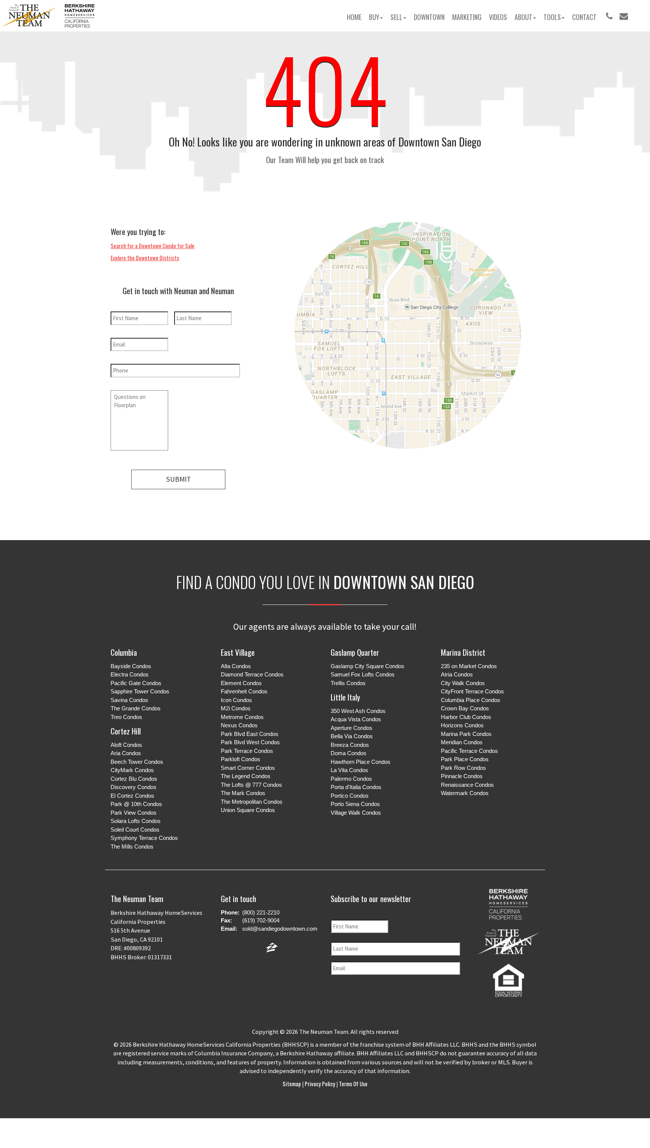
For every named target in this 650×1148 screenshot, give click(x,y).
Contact (584, 17)
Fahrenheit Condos (244, 691)
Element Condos (241, 683)
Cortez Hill (126, 731)
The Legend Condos (245, 776)
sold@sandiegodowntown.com (279, 928)
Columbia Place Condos (470, 700)
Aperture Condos (351, 728)
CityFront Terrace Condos (472, 691)
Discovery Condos (133, 787)
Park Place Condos (465, 759)
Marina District (463, 652)
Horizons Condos (462, 725)
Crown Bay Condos (465, 708)
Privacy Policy (320, 1083)
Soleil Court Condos (135, 829)
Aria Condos (126, 753)
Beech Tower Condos (137, 762)
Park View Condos (133, 812)
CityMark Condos (132, 770)
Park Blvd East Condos (249, 734)
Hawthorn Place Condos (360, 762)
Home (354, 17)
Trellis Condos (348, 683)
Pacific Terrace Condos (469, 751)
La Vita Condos (349, 770)
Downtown (429, 17)
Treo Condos (126, 717)
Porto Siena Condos (355, 804)
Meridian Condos (462, 742)
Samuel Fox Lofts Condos (363, 674)
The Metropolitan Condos (251, 801)
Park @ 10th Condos (136, 804)
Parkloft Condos (240, 759)
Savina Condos (129, 700)
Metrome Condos (242, 717)
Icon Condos (236, 700)
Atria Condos (457, 674)
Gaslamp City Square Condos (367, 666)
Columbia (124, 652)
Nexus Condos (239, 725)
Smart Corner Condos (248, 768)
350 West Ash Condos (358, 711)
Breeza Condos (350, 745)
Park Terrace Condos (247, 751)
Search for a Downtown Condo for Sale (152, 245)
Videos (498, 17)
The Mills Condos (132, 846)
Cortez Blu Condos (134, 779)
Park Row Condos (463, 768)
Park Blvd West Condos (250, 742)
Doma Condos (348, 753)
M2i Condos (236, 708)
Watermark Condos (465, 793)
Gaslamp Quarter (355, 652)
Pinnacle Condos (462, 776)
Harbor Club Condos (466, 717)
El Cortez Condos (132, 795)
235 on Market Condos (469, 666)
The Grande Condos (136, 708)
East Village (238, 652)
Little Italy (345, 697)
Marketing (466, 17)
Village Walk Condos (356, 812)
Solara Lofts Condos (136, 821)
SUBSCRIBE (398, 998)
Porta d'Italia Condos (356, 787)
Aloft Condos (126, 745)
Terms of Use (353, 1083)
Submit (178, 479)
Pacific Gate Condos (136, 683)
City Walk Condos (463, 683)
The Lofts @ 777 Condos (251, 785)
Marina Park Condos (466, 734)
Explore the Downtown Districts (145, 257)
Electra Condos (130, 674)
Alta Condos (236, 666)
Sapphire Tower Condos (140, 691)
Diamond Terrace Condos (252, 674)
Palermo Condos (351, 779)
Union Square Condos (248, 810)
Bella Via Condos (352, 736)
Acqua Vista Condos (356, 719)
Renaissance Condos (467, 785)
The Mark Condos (243, 793)
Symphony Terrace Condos (144, 838)
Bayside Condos (131, 666)
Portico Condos (350, 795)
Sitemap (292, 1083)
